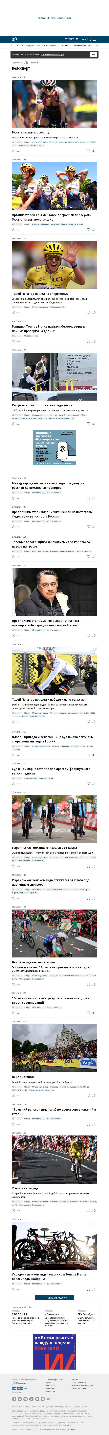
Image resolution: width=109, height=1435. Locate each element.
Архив (48, 1382)
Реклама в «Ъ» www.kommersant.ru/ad (54, 18)
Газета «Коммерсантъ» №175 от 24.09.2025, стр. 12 (69, 889)
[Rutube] (37, 1399)
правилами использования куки (52, 55)
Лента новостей (76, 224)
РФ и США (66, 45)
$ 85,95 (20, 45)
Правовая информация (82, 1385)
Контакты (50, 1385)
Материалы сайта (58, 307)
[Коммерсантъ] (14, 39)
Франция (45, 224)
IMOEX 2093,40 (50, 45)
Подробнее (70, 1429)
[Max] (43, 1399)
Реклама (50, 1388)
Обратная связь (79, 1382)
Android (75, 1379)
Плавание (66, 746)
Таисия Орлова (39, 492)
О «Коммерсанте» (54, 1379)
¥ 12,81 (38, 45)
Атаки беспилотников (83, 45)
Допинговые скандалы (42, 415)
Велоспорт (17, 142)
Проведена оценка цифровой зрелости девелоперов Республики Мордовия (25, 1320)
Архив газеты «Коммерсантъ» (31, 145)
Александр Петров (40, 142)
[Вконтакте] (20, 1399)
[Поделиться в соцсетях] (94, 151)
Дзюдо (56, 746)
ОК (93, 54)
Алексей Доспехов (40, 307)
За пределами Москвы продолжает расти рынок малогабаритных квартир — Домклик (57, 1321)
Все (30, 1307)
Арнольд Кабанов (59, 224)
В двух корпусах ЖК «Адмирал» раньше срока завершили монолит (91, 1320)
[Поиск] (89, 39)
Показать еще (55, 1297)
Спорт (27, 142)
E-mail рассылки (79, 1388)
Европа (36, 224)
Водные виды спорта (41, 746)
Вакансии (50, 1391)
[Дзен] (25, 1399)
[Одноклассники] (31, 1399)
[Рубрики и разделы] (94, 39)
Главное (54, 142)
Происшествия (31, 778)
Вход (84, 39)
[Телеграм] (14, 1399)
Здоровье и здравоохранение (45, 551)
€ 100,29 (29, 45)
